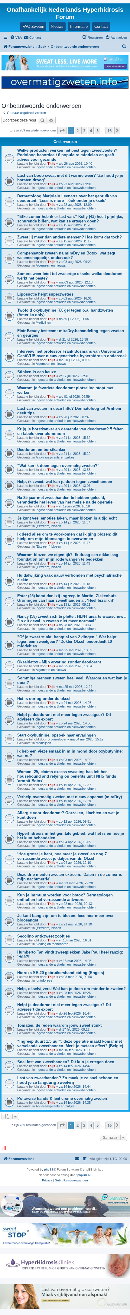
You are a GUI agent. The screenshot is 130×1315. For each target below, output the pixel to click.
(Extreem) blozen (48, 526)
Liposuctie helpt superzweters (45, 294)
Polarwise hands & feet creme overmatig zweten (62, 1098)
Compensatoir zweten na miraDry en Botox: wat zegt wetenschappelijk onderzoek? (66, 255)
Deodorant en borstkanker (41, 449)
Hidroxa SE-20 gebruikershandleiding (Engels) (60, 972)
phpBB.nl (83, 1175)
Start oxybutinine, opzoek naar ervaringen (56, 735)
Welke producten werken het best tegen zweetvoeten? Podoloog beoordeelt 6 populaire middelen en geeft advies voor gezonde (67, 155)
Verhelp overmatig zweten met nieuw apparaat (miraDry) (69, 797)
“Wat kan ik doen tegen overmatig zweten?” (58, 465)
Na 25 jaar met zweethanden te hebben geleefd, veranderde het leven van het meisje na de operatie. (65, 499)
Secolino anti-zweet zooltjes (43, 936)
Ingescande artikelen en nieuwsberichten (66, 167)
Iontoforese (44, 980)
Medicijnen (43, 322)
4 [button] (91, 130)
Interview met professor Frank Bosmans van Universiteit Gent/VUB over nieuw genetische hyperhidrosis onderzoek (72, 353)
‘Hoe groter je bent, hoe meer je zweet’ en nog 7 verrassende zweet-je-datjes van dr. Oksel (62, 856)
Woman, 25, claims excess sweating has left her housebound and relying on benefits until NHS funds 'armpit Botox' (66, 776)
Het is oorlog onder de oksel (43, 698)
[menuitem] (16, 37)
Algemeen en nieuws (51, 265)
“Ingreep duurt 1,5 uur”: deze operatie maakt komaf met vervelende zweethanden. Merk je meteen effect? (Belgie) (70, 1043)
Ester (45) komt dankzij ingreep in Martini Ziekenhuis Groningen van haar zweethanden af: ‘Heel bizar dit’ (66, 598)
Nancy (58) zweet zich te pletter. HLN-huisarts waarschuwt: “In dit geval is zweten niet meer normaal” (71, 618)
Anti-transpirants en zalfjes (55, 457)
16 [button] (109, 130)
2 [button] (77, 130)
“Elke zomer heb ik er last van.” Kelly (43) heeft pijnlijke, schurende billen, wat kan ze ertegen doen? (70, 218)
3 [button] (84, 130)
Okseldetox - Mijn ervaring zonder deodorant (59, 662)
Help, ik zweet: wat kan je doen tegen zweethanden (64, 481)
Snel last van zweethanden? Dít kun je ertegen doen (65, 1062)
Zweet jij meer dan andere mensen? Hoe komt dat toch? (69, 237)
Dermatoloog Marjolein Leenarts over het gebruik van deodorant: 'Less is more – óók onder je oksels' (67, 198)
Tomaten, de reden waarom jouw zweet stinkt (59, 1025)
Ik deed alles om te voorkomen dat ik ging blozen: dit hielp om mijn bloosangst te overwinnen (67, 536)
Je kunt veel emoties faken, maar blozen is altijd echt (67, 518)
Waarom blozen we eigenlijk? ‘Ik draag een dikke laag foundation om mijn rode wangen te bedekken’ (67, 557)
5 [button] (97, 130)
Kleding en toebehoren (52, 944)
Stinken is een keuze (36, 372)
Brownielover (57, 739)
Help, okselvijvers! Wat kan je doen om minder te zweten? (71, 988)
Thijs (51, 163)
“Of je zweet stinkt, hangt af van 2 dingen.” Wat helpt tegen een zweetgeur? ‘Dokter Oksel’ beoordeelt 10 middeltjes (66, 641)
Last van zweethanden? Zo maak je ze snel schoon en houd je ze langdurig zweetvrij (67, 1080)
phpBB (49, 1169)
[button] (62, 130)
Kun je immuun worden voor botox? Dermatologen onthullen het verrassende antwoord (65, 897)
